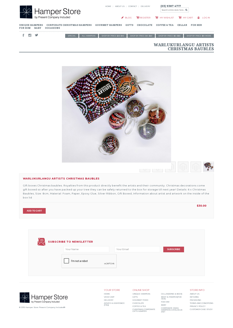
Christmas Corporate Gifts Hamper (144, 310)
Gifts (135, 297)
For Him (165, 302)
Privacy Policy (198, 306)
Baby (163, 305)
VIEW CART (109, 297)
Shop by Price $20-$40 (113, 36)
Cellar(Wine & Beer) (171, 294)
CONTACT (132, 6)
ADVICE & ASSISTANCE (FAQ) (114, 304)
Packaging (195, 300)
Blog (128, 17)
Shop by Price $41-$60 (141, 36)
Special (72, 36)
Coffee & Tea (139, 306)
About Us (194, 294)
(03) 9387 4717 (171, 6)
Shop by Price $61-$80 (169, 36)
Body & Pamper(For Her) (171, 298)
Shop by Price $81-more (199, 36)
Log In (206, 17)
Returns (194, 297)
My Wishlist (167, 17)
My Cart (188, 17)
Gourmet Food (140, 300)
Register (145, 17)
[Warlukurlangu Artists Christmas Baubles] (145, 171)
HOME (108, 6)
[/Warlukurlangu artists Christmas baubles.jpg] (116, 114)
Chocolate (138, 303)
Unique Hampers (141, 294)
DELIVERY (145, 6)
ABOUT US (120, 6)
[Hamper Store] (50, 13)
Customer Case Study (201, 309)
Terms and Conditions (201, 303)
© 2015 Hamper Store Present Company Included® (42, 307)
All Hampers (88, 36)
